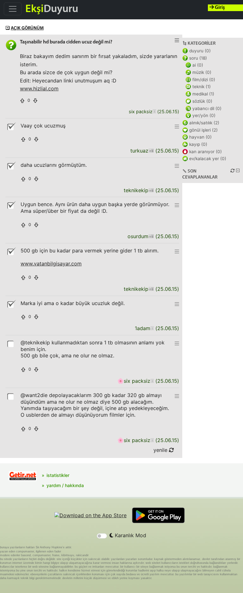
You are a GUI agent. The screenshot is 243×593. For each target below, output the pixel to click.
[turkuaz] (151, 150)
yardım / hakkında (65, 485)
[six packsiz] (154, 112)
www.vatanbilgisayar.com (51, 263)
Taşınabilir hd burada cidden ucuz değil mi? (66, 42)
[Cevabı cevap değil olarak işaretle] (11, 126)
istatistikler (58, 475)
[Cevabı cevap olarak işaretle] (11, 343)
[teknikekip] (151, 190)
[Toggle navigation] (13, 9)
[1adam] (152, 328)
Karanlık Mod (129, 535)
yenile (161, 450)
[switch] (102, 535)
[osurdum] (151, 236)
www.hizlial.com (39, 88)
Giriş (219, 7)
